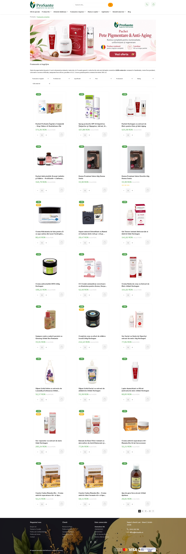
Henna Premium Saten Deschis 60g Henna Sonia (135, 177)
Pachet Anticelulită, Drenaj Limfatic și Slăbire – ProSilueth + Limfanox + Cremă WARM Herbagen (50, 177)
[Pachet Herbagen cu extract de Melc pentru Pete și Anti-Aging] (136, 107)
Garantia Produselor (68, 532)
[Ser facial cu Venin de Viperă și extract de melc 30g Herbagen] (136, 319)
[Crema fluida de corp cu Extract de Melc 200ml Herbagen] (136, 267)
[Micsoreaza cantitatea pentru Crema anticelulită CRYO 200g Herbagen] (38, 295)
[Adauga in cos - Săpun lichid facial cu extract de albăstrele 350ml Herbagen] (104, 399)
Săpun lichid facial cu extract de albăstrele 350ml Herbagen (92, 389)
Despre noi (33, 527)
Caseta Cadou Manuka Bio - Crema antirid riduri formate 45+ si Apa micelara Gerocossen (92, 494)
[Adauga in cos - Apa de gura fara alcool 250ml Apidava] (147, 503)
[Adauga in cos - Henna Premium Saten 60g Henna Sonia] (104, 190)
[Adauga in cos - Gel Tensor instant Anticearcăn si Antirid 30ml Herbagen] (147, 242)
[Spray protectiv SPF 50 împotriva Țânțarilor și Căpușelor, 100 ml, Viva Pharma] (93, 107)
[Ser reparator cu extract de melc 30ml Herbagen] (50, 424)
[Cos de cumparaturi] (153, 4)
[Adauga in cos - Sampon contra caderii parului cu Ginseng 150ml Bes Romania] (61, 347)
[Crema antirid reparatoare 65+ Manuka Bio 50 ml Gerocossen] (136, 424)
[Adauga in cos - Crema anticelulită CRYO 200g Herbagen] (61, 294)
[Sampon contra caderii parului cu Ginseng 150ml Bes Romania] (50, 319)
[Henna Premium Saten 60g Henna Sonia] (93, 159)
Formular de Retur (67, 534)
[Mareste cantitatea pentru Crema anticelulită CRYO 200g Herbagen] (46, 295)
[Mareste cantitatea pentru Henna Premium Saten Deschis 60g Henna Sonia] (132, 190)
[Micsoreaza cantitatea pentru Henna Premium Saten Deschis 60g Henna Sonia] (124, 190)
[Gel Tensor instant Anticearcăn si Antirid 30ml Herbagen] (136, 215)
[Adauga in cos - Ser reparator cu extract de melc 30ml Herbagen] (61, 451)
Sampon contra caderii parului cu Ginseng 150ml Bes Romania (49, 337)
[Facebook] (91, 542)
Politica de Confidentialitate (38, 532)
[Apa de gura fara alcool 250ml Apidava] (136, 476)
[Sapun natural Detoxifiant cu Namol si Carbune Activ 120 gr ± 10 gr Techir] (93, 215)
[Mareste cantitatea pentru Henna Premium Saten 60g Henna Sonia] (89, 190)
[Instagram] (95, 542)
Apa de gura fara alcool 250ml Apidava (134, 494)
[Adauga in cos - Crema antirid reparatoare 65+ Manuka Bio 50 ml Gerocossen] (147, 451)
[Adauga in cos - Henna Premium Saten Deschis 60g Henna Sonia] (147, 190)
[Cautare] (110, 5)
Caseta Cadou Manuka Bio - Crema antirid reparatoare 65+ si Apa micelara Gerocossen (49, 494)
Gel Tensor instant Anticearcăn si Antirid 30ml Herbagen (135, 233)
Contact (32, 537)
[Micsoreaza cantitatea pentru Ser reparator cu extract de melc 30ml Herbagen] (38, 452)
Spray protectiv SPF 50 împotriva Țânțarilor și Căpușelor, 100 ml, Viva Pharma (93, 125)
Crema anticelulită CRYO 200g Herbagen (48, 285)
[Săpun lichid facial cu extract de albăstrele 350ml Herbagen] (93, 371)
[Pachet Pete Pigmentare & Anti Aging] (93, 40)
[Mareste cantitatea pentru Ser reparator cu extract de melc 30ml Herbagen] (46, 452)
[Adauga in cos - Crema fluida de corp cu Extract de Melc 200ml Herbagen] (147, 294)
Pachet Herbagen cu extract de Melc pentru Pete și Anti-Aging (134, 125)
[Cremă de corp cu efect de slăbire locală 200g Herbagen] (93, 319)
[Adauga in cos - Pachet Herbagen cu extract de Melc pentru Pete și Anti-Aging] (147, 134)
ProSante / (33, 17)
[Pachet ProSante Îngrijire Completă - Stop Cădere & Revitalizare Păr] (50, 107)
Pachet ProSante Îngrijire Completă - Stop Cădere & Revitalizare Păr (50, 125)
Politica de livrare (35, 534)
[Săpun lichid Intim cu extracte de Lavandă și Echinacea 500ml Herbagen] (50, 371)
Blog (129, 12)
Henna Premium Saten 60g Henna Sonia (92, 177)
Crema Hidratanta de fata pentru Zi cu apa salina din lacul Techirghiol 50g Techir (50, 233)
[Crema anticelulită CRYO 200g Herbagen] (50, 267)
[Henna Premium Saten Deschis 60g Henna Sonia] (136, 159)
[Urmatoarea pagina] (153, 511)
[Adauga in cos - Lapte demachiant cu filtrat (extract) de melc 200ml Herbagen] (147, 399)
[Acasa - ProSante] (43, 5)
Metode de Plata (67, 527)
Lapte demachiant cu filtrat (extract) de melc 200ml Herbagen (135, 389)
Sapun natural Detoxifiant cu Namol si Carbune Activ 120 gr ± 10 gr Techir (93, 233)
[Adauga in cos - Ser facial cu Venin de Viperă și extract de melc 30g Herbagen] (147, 347)
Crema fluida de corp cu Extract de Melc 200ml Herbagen (135, 285)
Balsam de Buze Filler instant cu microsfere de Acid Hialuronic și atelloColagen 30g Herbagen (91, 442)
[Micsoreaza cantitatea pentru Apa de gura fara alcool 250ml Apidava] (124, 504)
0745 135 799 (134, 529)
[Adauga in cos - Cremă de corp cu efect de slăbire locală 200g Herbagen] (104, 347)
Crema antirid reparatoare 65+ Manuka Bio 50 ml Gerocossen (134, 442)
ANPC (64, 537)
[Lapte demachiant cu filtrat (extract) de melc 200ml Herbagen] (136, 371)
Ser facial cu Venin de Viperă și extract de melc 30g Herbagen (134, 337)
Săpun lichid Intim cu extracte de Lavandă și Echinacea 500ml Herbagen (49, 389)
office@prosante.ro (136, 532)
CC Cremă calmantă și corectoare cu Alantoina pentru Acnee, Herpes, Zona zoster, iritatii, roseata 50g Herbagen (93, 285)
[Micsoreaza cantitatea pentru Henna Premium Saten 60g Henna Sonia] (81, 190)
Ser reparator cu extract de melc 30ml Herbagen (49, 442)
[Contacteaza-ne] (147, 4)
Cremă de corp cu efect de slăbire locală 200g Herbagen (92, 337)
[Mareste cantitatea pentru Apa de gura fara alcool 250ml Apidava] (132, 504)
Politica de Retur (67, 529)
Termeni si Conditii (35, 529)
